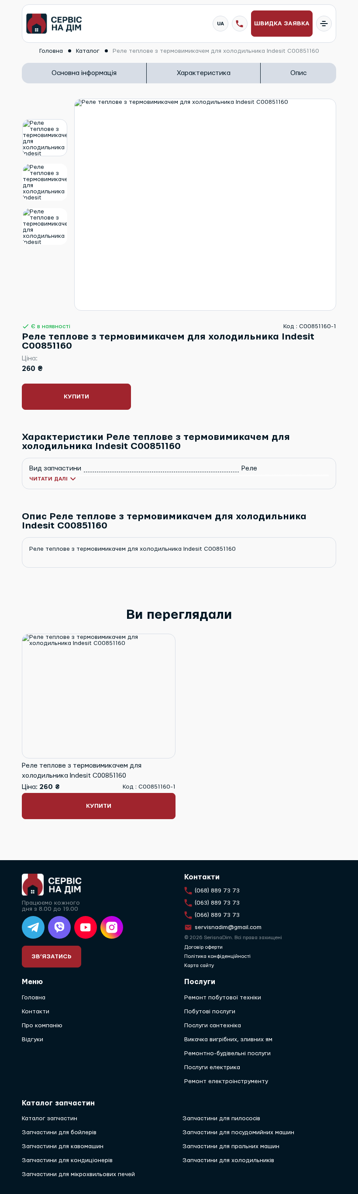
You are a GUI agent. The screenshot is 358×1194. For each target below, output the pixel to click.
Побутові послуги (209, 1012)
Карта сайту (199, 965)
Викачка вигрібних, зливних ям (228, 1039)
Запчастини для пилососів (221, 1118)
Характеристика (204, 73)
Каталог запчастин (49, 1118)
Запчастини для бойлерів (59, 1132)
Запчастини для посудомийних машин (238, 1132)
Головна (33, 998)
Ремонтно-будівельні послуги (227, 1053)
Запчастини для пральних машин (230, 1146)
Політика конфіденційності (217, 956)
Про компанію (42, 1025)
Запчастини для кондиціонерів (67, 1160)
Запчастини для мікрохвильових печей (78, 1174)
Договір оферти (203, 947)
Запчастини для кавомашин (62, 1146)
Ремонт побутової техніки (222, 998)
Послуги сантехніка (212, 1025)
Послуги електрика (212, 1067)
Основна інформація (84, 73)
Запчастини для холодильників (228, 1160)
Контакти (35, 1012)
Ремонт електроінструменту (226, 1081)
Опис (298, 73)
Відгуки (32, 1039)
